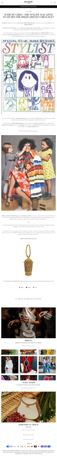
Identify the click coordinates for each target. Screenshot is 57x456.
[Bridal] (28, 322)
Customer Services (28, 434)
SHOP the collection (28, 430)
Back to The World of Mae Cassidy (29, 298)
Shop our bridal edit (28, 345)
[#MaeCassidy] (28, 365)
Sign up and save (28, 439)
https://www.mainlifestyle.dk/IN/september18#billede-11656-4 (40, 281)
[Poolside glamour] (28, 407)
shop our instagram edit (28, 388)
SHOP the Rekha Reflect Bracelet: (28, 238)
